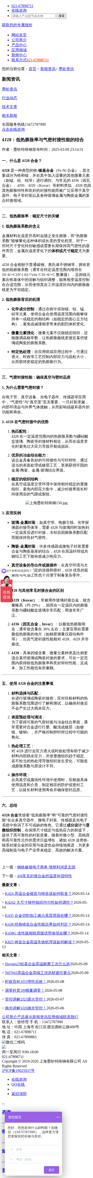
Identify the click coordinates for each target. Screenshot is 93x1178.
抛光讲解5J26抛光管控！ (25, 1008)
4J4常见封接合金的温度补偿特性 (44, 876)
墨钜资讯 (66, 69)
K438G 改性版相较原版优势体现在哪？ (38, 933)
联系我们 (70, 1017)
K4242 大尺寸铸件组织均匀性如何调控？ (39, 902)
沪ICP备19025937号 (18, 1071)
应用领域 (55, 1017)
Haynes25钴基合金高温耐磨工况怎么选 (37, 964)
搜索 (61, 16)
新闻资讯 (48, 69)
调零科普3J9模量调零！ (25, 990)
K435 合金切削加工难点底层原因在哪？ (38, 915)
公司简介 (9, 1017)
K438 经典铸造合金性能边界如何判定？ (38, 924)
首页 (32, 69)
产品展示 (24, 1017)
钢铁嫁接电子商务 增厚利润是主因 (46, 867)
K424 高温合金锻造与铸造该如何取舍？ (38, 894)
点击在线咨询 (13, 129)
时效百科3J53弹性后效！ (25, 982)
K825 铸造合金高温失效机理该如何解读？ (40, 942)
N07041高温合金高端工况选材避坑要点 (38, 973)
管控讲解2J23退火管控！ (25, 999)
